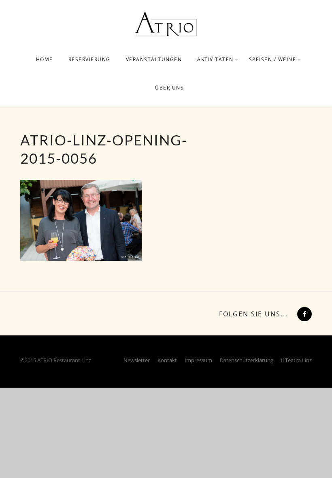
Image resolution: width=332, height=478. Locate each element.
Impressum (198, 360)
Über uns (169, 87)
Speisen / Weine (272, 59)
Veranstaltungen (154, 59)
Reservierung (89, 59)
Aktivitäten (215, 59)
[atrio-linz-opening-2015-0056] (81, 220)
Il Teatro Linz (296, 360)
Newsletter (136, 360)
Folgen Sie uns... (253, 313)
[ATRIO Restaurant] (166, 23)
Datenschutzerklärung (246, 360)
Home (44, 59)
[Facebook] (304, 314)
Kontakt (167, 360)
